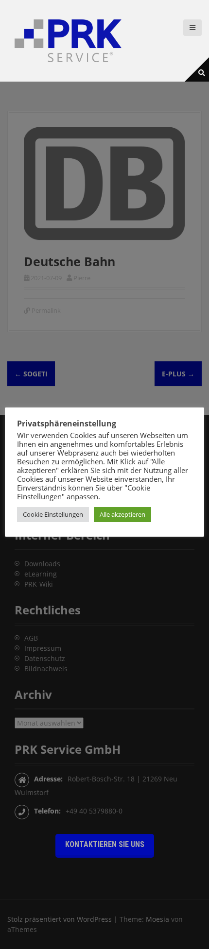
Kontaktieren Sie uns (104, 844)
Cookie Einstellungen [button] (53, 514)
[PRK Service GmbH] (68, 40)
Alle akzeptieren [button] (122, 514)
